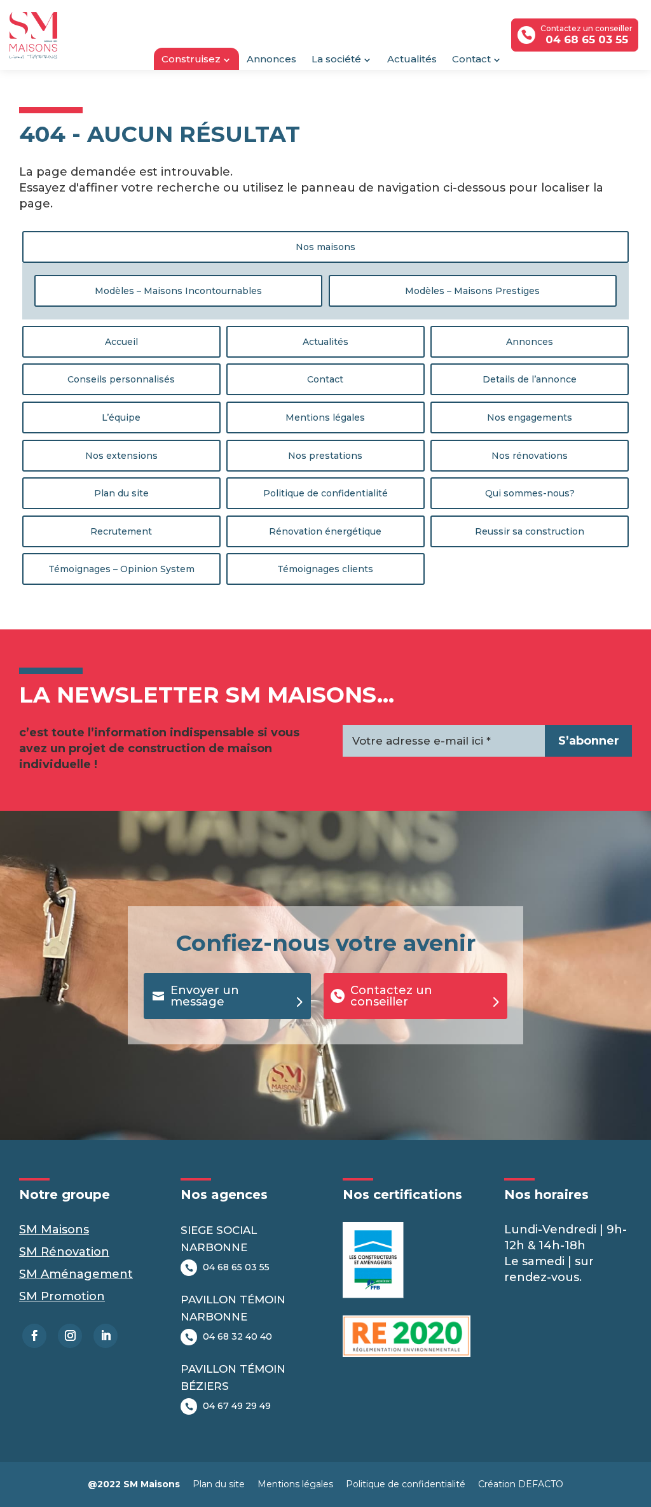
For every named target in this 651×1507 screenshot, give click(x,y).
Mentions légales (325, 417)
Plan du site (121, 493)
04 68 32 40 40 (237, 1336)
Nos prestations (325, 455)
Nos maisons (325, 247)
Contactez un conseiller (391, 996)
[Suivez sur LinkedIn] (105, 1336)
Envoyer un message (204, 996)
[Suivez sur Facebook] (34, 1336)
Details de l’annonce (530, 379)
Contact (471, 59)
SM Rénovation (64, 1252)
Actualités (412, 59)
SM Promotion (62, 1296)
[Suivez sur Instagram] (70, 1336)
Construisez (191, 59)
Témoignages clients (325, 569)
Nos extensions (121, 455)
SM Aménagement (76, 1274)
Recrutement (121, 531)
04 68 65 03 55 (236, 1267)
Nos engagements (529, 417)
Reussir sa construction (529, 531)
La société (336, 59)
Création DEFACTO (520, 1484)
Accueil (121, 341)
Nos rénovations (529, 455)
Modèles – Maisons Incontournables (178, 291)
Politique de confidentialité (325, 493)
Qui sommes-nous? (530, 493)
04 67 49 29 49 (237, 1406)
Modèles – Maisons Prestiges (472, 291)
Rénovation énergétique (325, 531)
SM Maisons (54, 1230)
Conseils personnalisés (121, 379)
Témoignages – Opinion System (121, 569)
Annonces (271, 59)
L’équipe (121, 417)
